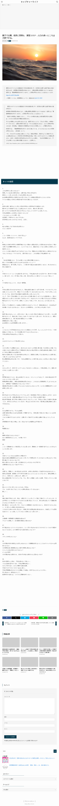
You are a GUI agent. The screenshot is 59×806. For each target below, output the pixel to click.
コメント (7, 696)
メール (5, 722)
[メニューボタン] (2, 2)
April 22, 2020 (38, 98)
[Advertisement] (29, 17)
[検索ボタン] (57, 2)
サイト (5, 729)
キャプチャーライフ (29, 2)
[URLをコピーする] (52, 617)
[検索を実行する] (55, 751)
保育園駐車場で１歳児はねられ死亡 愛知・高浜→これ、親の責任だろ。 (29, 765)
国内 (10, 40)
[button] (6, 617)
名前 (5, 716)
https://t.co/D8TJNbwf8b (12, 95)
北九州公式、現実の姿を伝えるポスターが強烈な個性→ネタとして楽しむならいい (32, 758)
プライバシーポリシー (29, 801)
